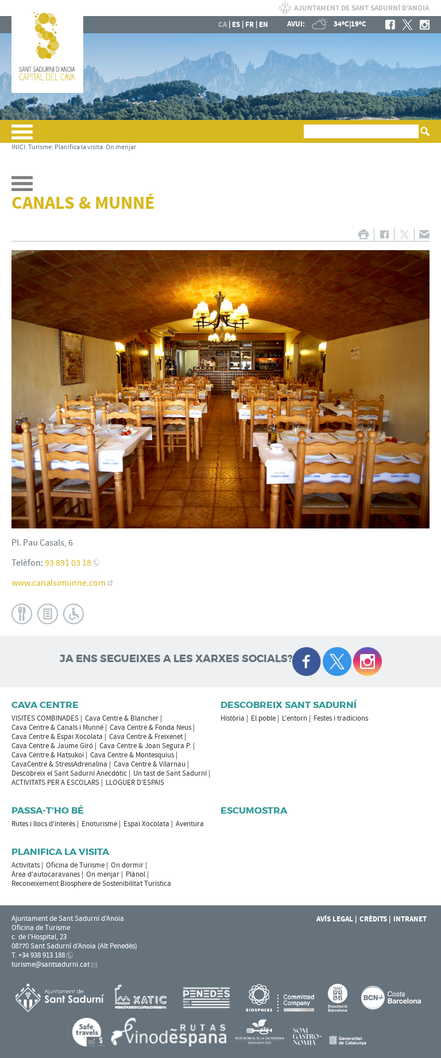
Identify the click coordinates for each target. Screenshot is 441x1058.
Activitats (25, 865)
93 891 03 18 (68, 563)
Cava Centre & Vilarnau (149, 764)
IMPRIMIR (363, 234)
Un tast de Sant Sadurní (170, 773)
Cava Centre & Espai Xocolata (57, 736)
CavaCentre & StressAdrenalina (59, 764)
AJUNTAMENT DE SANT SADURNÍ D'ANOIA (354, 8)
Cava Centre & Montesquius (132, 755)
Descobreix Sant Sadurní (288, 705)
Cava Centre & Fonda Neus (150, 727)
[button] (22, 136)
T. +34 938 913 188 (38, 955)
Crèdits (373, 919)
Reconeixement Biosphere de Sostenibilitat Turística (91, 883)
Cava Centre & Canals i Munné (57, 727)
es (236, 25)
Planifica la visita (79, 147)
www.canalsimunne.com (58, 583)
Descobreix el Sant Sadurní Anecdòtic (69, 773)
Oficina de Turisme (75, 865)
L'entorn (294, 718)
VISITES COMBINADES (45, 718)
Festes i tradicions (341, 718)
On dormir (127, 865)
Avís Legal (334, 919)
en (263, 25)
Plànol (135, 874)
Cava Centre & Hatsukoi (47, 755)
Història (232, 718)
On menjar (121, 147)
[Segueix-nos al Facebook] (306, 661)
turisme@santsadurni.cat (50, 964)
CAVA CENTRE (45, 705)
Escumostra (253, 810)
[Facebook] (390, 25)
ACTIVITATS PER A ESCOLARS (55, 782)
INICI (18, 147)
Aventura (190, 823)
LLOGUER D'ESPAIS (135, 782)
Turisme (40, 147)
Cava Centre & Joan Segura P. (145, 745)
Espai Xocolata (146, 823)
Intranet (410, 919)
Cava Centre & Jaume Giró (52, 745)
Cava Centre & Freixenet (146, 736)
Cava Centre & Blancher (121, 718)
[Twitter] (407, 25)
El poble (263, 718)
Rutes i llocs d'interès (43, 823)
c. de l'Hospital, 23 (39, 937)
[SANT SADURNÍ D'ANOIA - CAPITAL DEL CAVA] (47, 90)
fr (249, 25)
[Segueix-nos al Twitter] (337, 661)
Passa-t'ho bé (47, 810)
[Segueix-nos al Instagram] (367, 661)
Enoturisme (99, 823)
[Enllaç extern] (142, 997)
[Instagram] (425, 25)
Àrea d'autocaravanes (45, 874)
